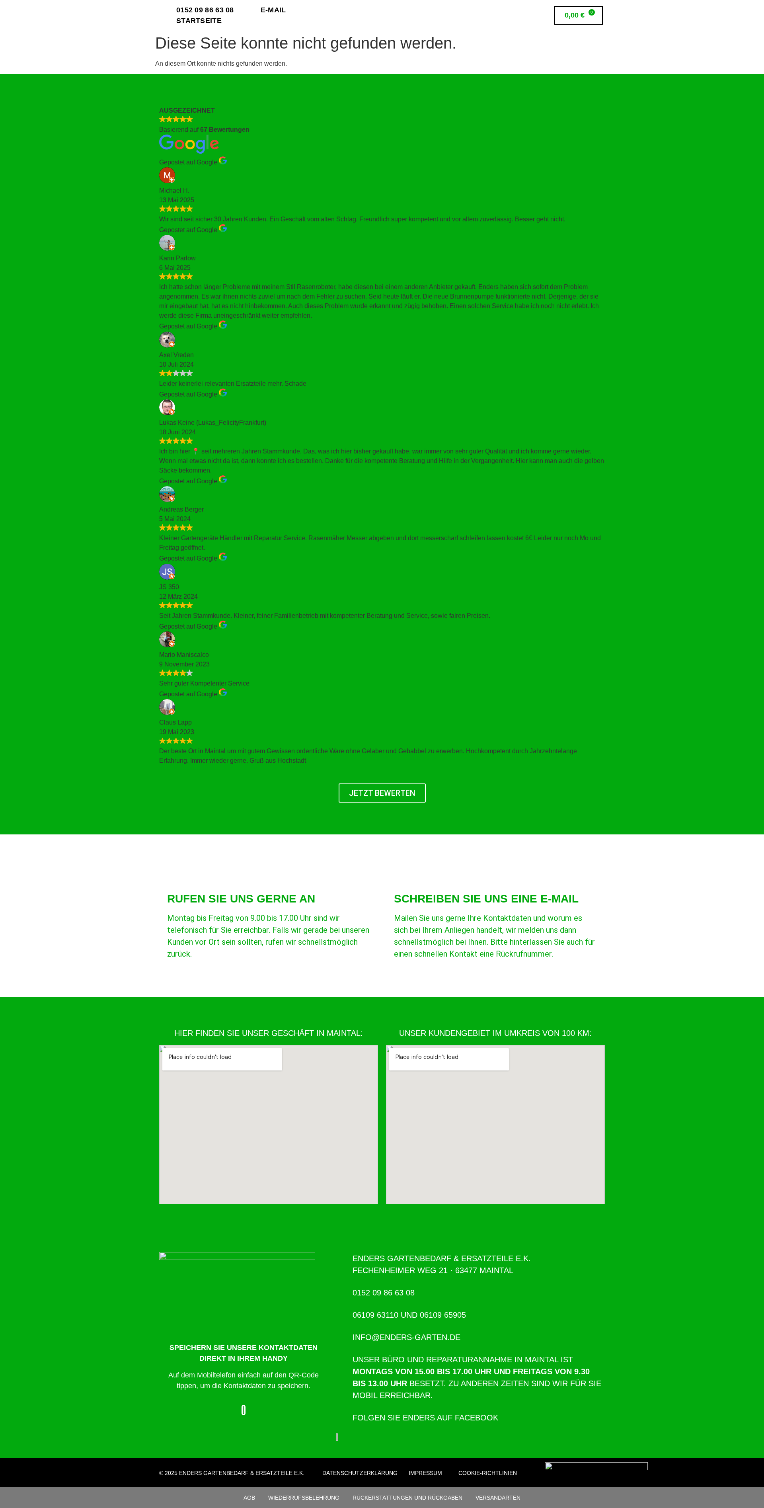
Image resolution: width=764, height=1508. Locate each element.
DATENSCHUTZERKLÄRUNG (360, 1473)
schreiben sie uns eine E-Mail (486, 899)
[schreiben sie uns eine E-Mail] (404, 876)
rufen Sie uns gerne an (241, 899)
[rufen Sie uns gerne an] (177, 876)
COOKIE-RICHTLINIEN (487, 1473)
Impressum (425, 1473)
